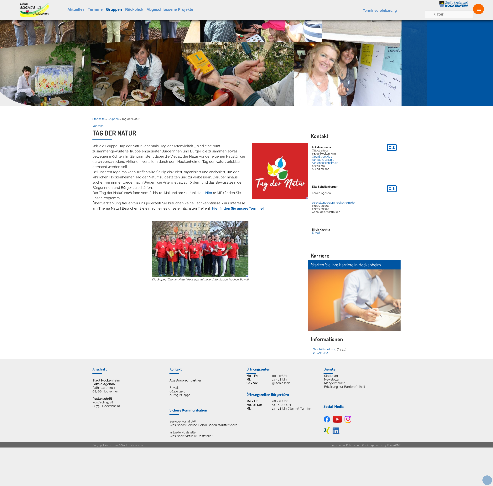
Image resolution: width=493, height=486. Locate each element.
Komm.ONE (394, 445)
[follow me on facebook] (327, 421)
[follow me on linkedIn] (336, 433)
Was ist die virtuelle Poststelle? (191, 436)
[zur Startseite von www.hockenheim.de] (453, 6)
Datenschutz (353, 445)
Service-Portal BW (182, 421)
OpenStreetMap (322, 156)
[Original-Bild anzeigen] (280, 198)
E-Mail (316, 232)
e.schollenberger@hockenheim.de (333, 202)
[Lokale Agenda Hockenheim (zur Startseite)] (24, 9)
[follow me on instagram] (348, 421)
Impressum (338, 445)
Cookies (367, 445)
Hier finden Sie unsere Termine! (238, 208)
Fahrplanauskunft (323, 159)
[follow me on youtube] (337, 421)
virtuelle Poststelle (182, 432)
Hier (208, 193)
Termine (95, 9)
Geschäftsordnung (324, 349)
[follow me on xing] (327, 433)
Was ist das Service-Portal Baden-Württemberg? (204, 425)
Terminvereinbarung (380, 10)
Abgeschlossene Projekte (170, 9)
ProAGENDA (320, 353)
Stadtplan (331, 376)
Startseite (98, 118)
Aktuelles (76, 9)
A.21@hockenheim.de (325, 162)
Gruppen (114, 9)
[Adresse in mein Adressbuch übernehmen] (392, 152)
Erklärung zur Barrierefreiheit (344, 387)
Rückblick (134, 9)
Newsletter (332, 379)
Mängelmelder (334, 383)
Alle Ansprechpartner (185, 380)
